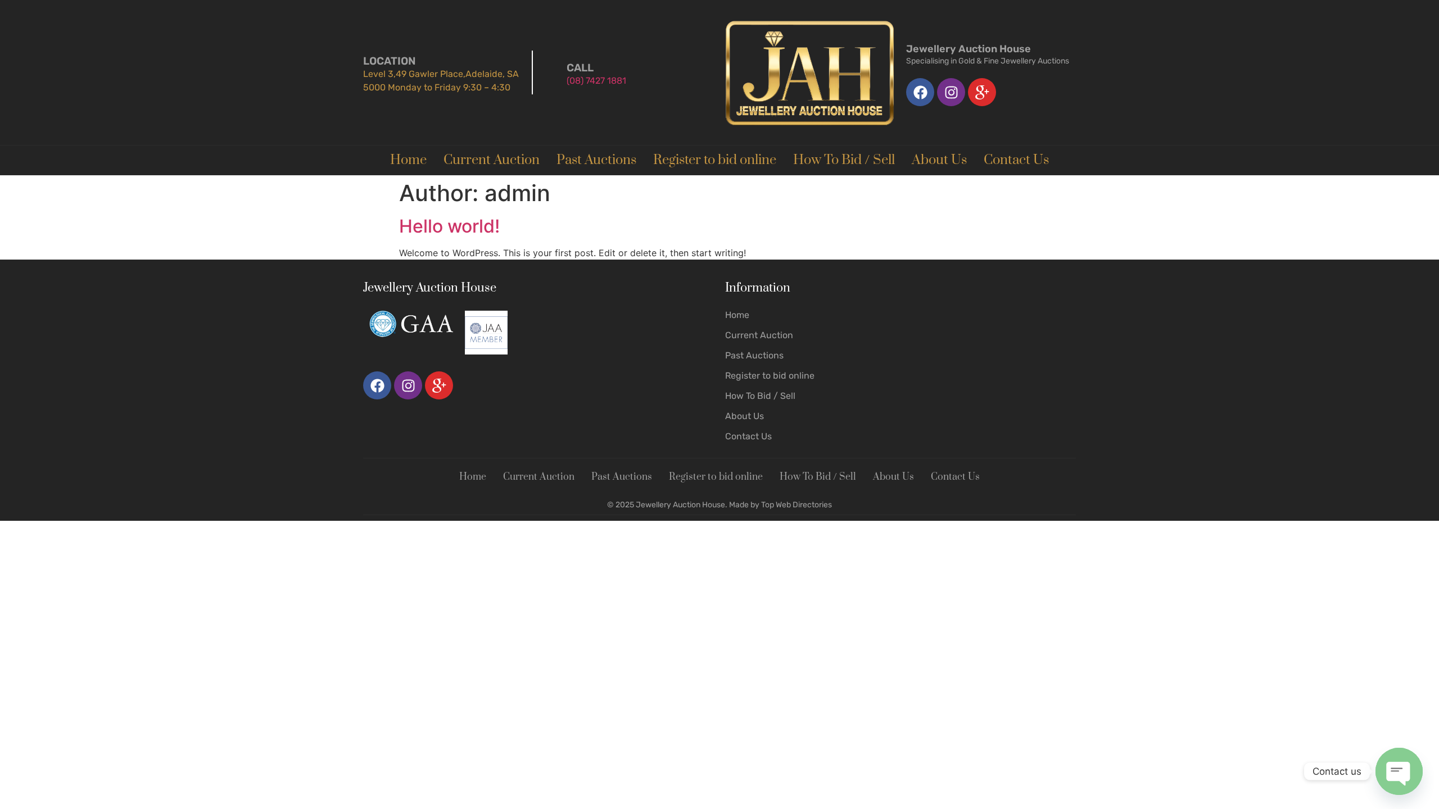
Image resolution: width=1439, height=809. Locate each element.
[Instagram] (951, 92)
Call (580, 67)
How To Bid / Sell (844, 160)
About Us (939, 160)
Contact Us (1016, 160)
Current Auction (492, 160)
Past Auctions (596, 160)
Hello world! (449, 226)
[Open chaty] (1399, 771)
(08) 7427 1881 (596, 80)
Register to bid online (714, 160)
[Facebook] (920, 92)
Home (408, 160)
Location (389, 60)
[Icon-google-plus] (982, 92)
